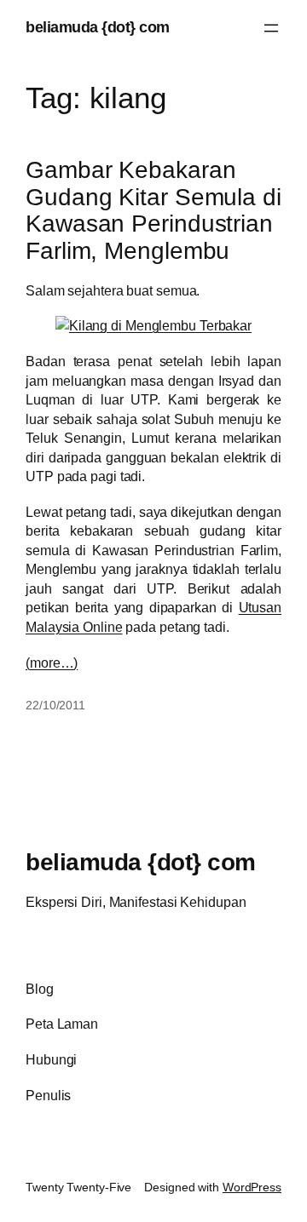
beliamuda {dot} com (98, 27)
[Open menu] (271, 28)
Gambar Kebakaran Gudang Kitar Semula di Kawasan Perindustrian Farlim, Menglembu (153, 210)
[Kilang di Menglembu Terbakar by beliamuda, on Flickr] (153, 325)
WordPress (252, 1187)
